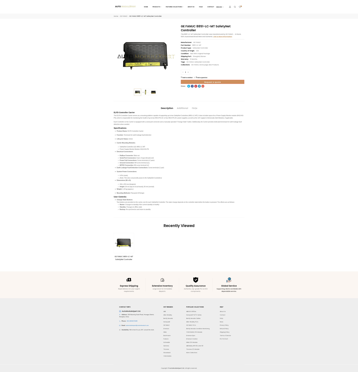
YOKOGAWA (167, 356)
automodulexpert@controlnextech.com (137, 325)
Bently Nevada (168, 318)
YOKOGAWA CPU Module (194, 332)
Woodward (166, 353)
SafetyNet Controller (200, 48)
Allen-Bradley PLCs (192, 322)
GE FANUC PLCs (191, 325)
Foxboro (166, 339)
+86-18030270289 (132, 321)
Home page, (203, 65)
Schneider (166, 342)
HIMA (165, 332)
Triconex (166, 349)
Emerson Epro (190, 335)
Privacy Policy (224, 325)
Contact (222, 315)
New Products (214, 65)
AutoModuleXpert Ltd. (177, 368)
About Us (223, 311)
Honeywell (166, 322)
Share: (183, 86)
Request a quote (212, 82)
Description (167, 108)
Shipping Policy (224, 332)
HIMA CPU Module (191, 342)
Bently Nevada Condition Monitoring (198, 329)
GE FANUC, (195, 65)
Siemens (166, 346)
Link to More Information (222, 37)
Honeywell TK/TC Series (193, 315)
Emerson (166, 329)
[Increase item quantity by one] (188, 72)
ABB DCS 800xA (191, 311)
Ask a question (202, 78)
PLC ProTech (224, 339)
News (221, 322)
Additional (182, 108)
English (219, 7)
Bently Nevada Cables (193, 318)
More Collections (191, 353)
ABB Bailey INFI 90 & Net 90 (194, 346)
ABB (164, 311)
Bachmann (167, 335)
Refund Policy (224, 329)
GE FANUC (190, 62)
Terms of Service (225, 335)
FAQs (194, 108)
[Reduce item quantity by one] (183, 72)
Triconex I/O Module (192, 349)
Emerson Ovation (192, 339)
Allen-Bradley (167, 315)
